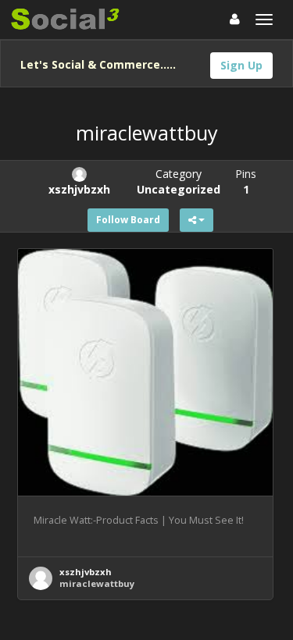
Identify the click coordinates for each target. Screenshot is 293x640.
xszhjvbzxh (85, 572)
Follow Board (128, 219)
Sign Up (241, 65)
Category (178, 181)
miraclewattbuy (96, 583)
